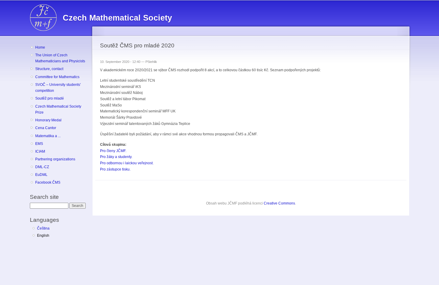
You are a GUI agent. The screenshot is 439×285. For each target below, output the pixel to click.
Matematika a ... (48, 136)
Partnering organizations (55, 159)
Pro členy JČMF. (113, 151)
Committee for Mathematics (57, 77)
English (43, 235)
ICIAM (40, 151)
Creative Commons (279, 203)
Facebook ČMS (47, 182)
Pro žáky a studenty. (116, 157)
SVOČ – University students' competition (58, 88)
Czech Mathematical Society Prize (58, 109)
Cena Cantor (45, 128)
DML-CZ (42, 167)
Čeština (43, 228)
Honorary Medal (48, 120)
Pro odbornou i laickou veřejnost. (127, 163)
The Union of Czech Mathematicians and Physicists (60, 58)
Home (40, 47)
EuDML (41, 175)
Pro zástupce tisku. (115, 169)
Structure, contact (49, 69)
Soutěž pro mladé (49, 98)
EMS (39, 144)
